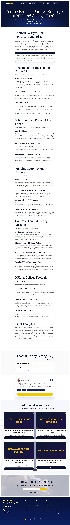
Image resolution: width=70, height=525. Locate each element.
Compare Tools (27, 507)
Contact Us (58, 505)
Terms (57, 511)
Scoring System (59, 509)
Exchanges (37, 505)
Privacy (57, 513)
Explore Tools (26, 503)
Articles (46, 509)
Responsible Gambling (49, 505)
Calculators (26, 509)
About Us (58, 503)
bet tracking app (22, 212)
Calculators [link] (47, 511)
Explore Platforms (38, 503)
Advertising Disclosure (60, 507)
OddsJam (30, 196)
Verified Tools (58, 515)
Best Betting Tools (27, 505)
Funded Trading (37, 509)
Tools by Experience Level (50, 507)
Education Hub (48, 503)
